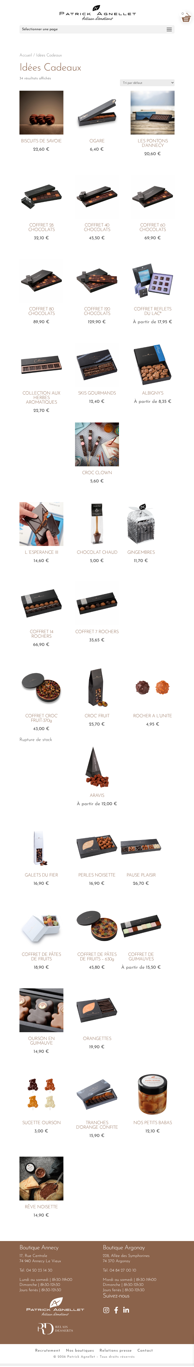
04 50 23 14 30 (39, 1270)
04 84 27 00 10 (123, 1270)
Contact (145, 1351)
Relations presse (116, 1351)
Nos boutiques (80, 1351)
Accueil (25, 55)
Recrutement (47, 1351)
